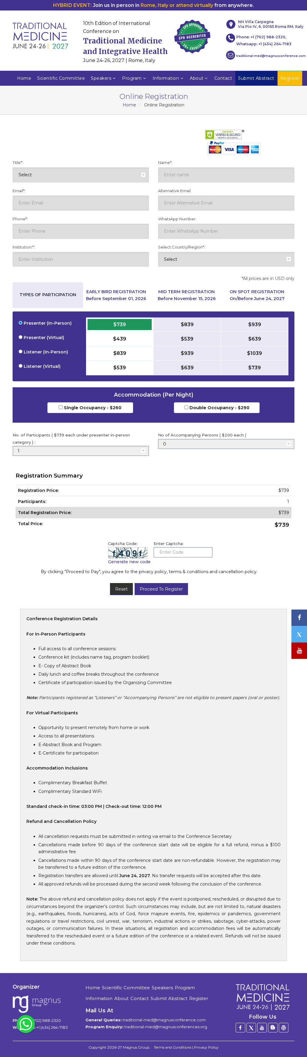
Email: (19, 190)
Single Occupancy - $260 (92, 407)
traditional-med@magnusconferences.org (165, 1026)
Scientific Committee (61, 78)
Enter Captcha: (168, 543)
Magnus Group (136, 1047)
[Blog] (273, 1027)
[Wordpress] (283, 1027)
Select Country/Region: (181, 247)
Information (166, 78)
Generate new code (129, 561)
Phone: (20, 218)
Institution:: (24, 247)
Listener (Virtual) (41, 366)
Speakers (101, 78)
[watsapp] (26, 1023)
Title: (18, 162)
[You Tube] (299, 650)
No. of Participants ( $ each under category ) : (71, 438)
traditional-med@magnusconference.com (271, 56)
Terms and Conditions (172, 1047)
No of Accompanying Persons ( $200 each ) (202, 435)
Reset (121, 589)
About (197, 78)
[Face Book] (240, 1027)
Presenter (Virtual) (43, 337)
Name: (165, 162)
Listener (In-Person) (45, 352)
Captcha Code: (123, 543)
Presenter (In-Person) (47, 323)
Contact (223, 78)
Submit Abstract (169, 998)
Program (132, 78)
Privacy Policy (206, 1047)
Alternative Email (174, 190)
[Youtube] (262, 1027)
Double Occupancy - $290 (218, 407)
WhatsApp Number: (177, 218)
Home (24, 78)
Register (198, 998)
